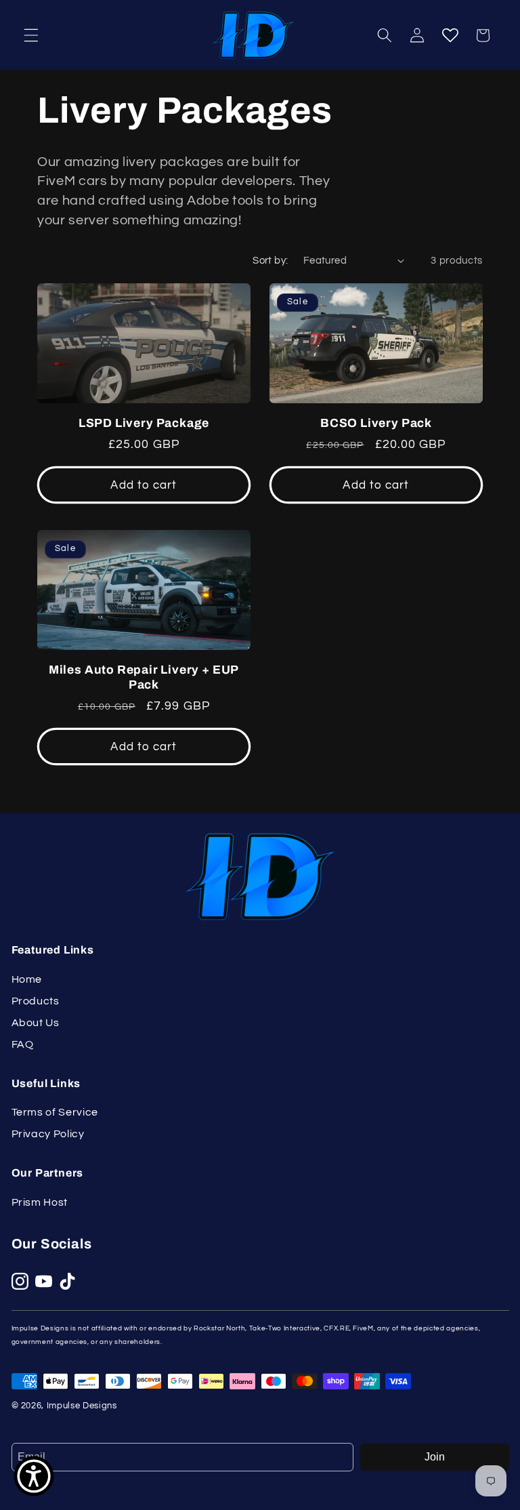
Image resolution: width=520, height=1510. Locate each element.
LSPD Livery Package (144, 423)
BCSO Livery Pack (376, 423)
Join (435, 1457)
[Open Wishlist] (449, 35)
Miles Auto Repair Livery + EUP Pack (144, 677)
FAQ (23, 1044)
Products (36, 1001)
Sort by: (270, 260)
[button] (31, 35)
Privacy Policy (48, 1133)
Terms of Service (55, 1112)
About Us (36, 1022)
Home (27, 979)
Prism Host (40, 1202)
